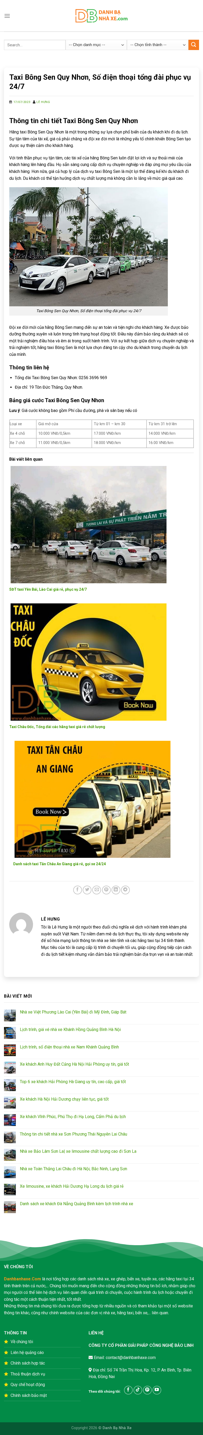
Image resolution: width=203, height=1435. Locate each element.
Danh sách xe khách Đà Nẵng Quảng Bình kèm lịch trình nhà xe (76, 1203)
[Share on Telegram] (125, 890)
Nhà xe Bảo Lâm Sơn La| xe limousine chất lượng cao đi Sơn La (78, 1151)
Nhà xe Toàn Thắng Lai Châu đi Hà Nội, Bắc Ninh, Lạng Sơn (73, 1168)
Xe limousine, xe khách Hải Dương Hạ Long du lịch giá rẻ (71, 1186)
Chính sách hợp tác (28, 1363)
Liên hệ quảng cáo (27, 1352)
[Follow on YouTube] (157, 1390)
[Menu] (7, 15)
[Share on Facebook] (77, 890)
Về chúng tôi (22, 1341)
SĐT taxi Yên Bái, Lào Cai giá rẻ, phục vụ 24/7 (48, 589)
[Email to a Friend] (96, 890)
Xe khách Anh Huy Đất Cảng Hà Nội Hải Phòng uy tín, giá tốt (74, 1064)
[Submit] (193, 45)
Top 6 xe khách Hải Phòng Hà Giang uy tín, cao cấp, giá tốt (73, 1081)
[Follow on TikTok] (137, 1390)
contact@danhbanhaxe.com (130, 1357)
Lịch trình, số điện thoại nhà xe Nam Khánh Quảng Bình (69, 1047)
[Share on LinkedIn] (116, 890)
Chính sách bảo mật (29, 1395)
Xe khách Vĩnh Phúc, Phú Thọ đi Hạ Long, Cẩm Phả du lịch (73, 1116)
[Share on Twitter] (87, 890)
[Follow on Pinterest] (147, 1390)
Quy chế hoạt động (28, 1384)
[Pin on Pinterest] (106, 890)
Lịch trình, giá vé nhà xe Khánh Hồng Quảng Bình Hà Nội (70, 1029)
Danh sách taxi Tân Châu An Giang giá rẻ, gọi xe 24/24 (59, 864)
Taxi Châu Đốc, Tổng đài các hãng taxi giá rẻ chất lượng (57, 727)
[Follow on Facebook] (128, 1390)
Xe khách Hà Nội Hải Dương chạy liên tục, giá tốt (64, 1099)
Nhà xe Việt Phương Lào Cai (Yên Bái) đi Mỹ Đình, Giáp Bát (73, 1012)
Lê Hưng (43, 102)
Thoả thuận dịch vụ (28, 1373)
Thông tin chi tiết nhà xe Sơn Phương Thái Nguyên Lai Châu (73, 1134)
